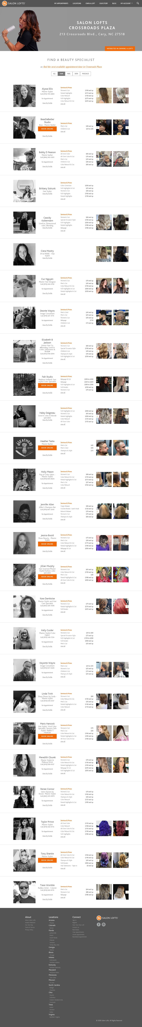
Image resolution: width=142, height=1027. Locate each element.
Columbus (52, 997)
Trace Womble (47, 885)
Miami (51, 935)
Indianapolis (53, 960)
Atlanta (52, 950)
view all (63, 104)
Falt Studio (47, 376)
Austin (51, 1007)
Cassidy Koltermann (47, 219)
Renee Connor (47, 789)
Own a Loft (90, 3)
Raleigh (52, 987)
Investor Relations (30, 922)
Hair (61, 74)
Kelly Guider (47, 630)
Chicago (52, 955)
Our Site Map (29, 925)
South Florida (53, 938)
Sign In (74, 920)
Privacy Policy (29, 930)
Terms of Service (30, 927)
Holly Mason (47, 471)
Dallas (51, 1012)
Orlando (52, 940)
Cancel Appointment (78, 934)
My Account (126, 3)
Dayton (52, 995)
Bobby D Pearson (47, 152)
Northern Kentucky (55, 967)
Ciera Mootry (47, 251)
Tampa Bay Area (54, 945)
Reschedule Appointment (79, 937)
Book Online (47, 129)
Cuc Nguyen (47, 279)
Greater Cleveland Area (56, 1000)
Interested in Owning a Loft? (120, 49)
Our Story (103, 3)
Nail (68, 74)
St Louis (52, 982)
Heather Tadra (47, 441)
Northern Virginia (55, 1017)
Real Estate (75, 930)
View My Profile (47, 103)
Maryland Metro (54, 972)
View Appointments (78, 932)
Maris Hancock (47, 723)
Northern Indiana (54, 962)
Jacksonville (53, 933)
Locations (77, 3)
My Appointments (61, 3)
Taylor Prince (47, 821)
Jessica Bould (47, 535)
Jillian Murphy (47, 566)
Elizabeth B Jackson (47, 341)
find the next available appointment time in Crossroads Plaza (72, 66)
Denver (52, 928)
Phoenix (52, 923)
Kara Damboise (47, 598)
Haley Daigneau (47, 413)
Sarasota (52, 942)
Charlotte (52, 990)
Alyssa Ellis (47, 88)
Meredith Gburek (47, 757)
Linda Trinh (47, 693)
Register (74, 922)
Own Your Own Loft (78, 925)
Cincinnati (52, 1002)
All (54, 74)
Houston (52, 1009)
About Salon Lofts (30, 920)
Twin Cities (53, 977)
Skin (76, 74)
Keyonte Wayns (47, 663)
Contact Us (75, 927)
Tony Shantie (47, 853)
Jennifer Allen (47, 504)
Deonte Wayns (47, 310)
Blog (114, 3)
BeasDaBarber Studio (47, 121)
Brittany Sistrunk (47, 188)
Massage (85, 74)
